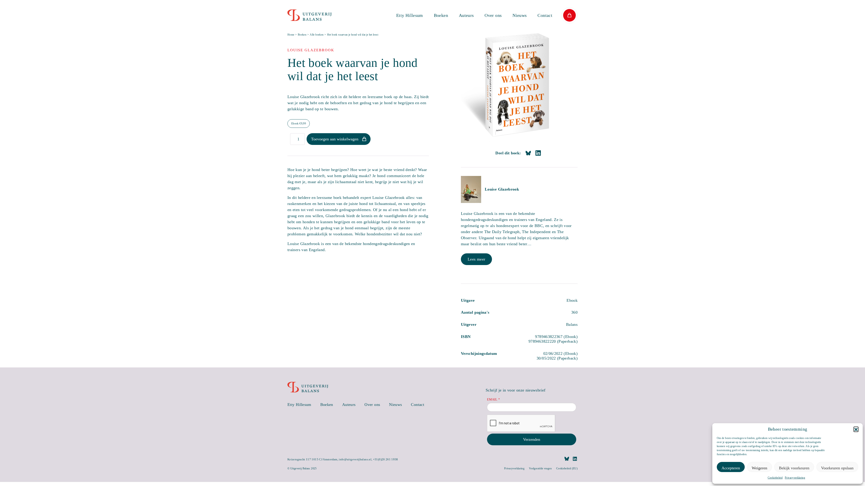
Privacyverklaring (795, 477)
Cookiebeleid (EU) (567, 468)
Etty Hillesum (409, 15)
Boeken (441, 15)
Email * (493, 399)
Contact (544, 15)
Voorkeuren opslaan (837, 468)
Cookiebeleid (775, 477)
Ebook (298, 123)
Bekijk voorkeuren (794, 468)
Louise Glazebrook (502, 189)
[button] (856, 429)
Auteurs (466, 15)
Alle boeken (316, 34)
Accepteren (731, 468)
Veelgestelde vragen (540, 468)
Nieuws (519, 15)
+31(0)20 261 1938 (385, 459)
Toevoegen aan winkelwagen (334, 139)
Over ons (493, 15)
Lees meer (476, 259)
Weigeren (759, 468)
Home (290, 34)
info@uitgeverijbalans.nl (355, 459)
